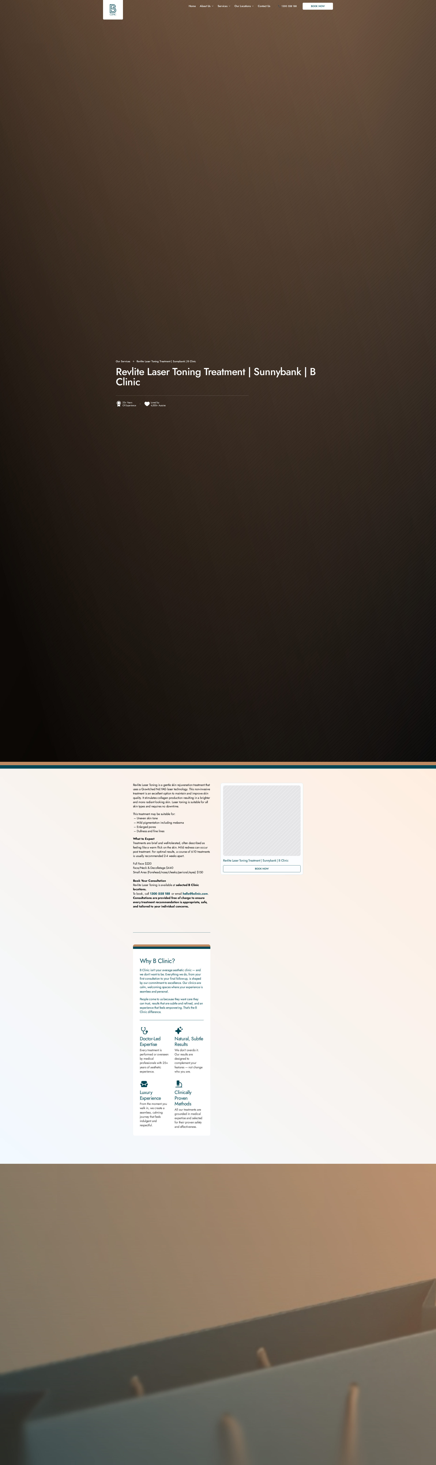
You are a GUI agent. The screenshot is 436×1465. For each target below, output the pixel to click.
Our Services (123, 361)
